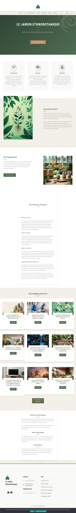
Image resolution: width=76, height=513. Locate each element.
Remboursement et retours (47, 487)
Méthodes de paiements (46, 493)
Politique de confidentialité (46, 490)
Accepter (32, 511)
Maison (50, 12)
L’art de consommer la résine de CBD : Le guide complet (38, 382)
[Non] (74, 510)
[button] (70, 13)
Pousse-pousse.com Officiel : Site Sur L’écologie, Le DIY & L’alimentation (63, 349)
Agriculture (44, 12)
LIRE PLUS (13, 322)
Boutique (55, 12)
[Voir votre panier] (67, 13)
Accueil (20, 12)
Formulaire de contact (46, 496)
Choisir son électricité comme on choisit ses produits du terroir (38, 316)
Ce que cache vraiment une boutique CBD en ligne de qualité (62, 316)
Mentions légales (45, 483)
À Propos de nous (45, 480)
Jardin (38, 12)
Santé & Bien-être (31, 12)
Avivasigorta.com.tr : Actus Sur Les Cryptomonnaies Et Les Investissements (38, 349)
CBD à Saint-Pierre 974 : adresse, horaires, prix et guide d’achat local (13, 316)
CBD (25, 12)
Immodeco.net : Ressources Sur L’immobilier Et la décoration (62, 382)
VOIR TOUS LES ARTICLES (38, 400)
